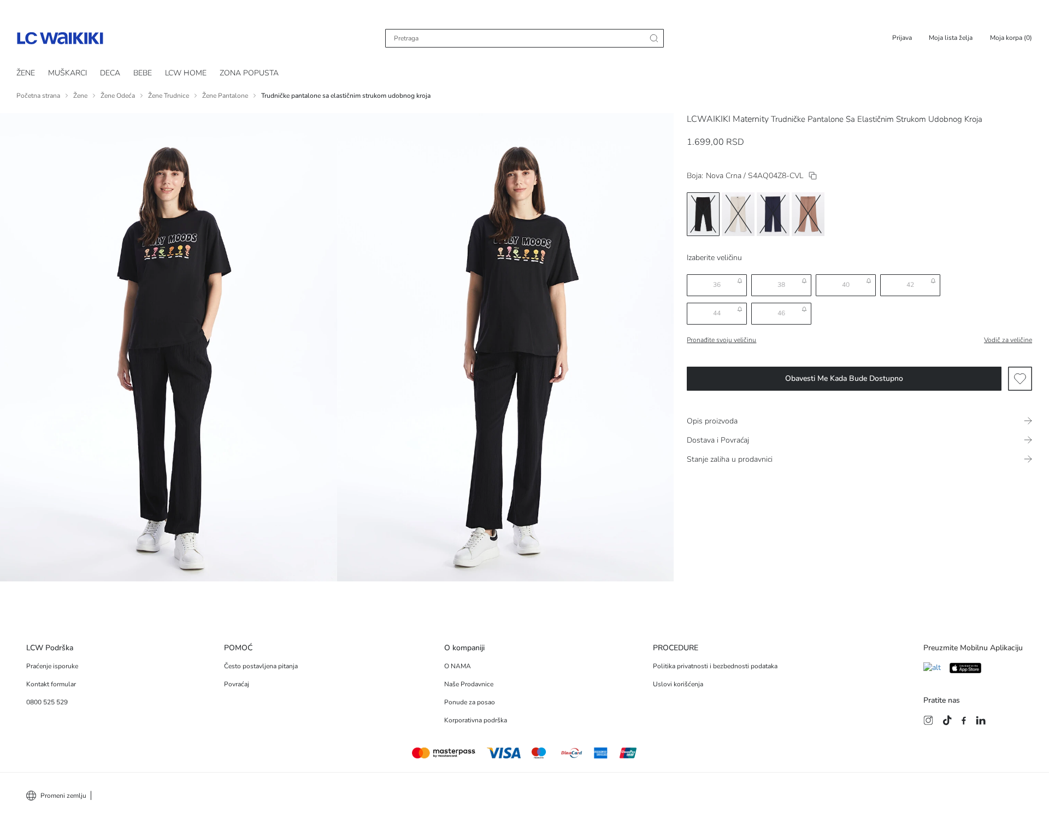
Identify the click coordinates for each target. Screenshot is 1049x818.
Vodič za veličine (1008, 340)
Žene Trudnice (168, 95)
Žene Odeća (118, 95)
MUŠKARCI (67, 73)
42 (910, 284)
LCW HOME (186, 73)
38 (781, 284)
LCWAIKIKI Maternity (728, 119)
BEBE (142, 73)
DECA (110, 73)
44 (717, 313)
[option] (703, 214)
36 (717, 284)
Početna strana (38, 95)
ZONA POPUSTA (249, 73)
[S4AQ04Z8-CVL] (813, 175)
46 (781, 313)
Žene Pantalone (225, 95)
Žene (80, 95)
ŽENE (25, 73)
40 (846, 284)
